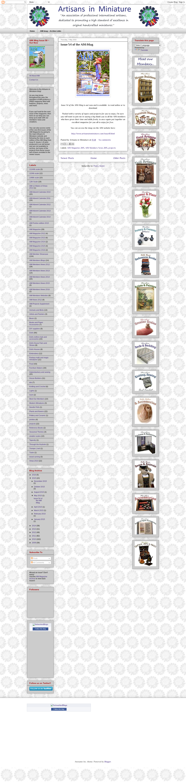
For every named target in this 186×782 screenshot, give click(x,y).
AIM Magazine (35, 229)
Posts (35, 558)
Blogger (107, 761)
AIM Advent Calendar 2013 (40, 211)
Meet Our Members (36, 399)
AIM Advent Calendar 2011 (39, 198)
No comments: (105, 140)
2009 (34, 543)
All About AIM (34, 76)
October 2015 (39, 487)
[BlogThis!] (64, 143)
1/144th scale (34, 169)
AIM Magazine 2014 (37, 242)
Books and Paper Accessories (36, 323)
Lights (31, 391)
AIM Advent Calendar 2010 (40, 192)
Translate (144, 50)
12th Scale (33, 182)
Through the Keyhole (37, 444)
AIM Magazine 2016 (37, 250)
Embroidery (34, 354)
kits (30, 382)
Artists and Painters (37, 314)
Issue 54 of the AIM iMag (77, 44)
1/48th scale (34, 178)
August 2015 (39, 492)
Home (32, 31)
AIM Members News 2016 (39, 289)
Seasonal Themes (36, 432)
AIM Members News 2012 (39, 264)
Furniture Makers (36, 368)
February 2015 (40, 514)
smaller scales (35, 436)
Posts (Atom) (98, 166)
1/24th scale (34, 173)
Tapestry (32, 440)
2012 (34, 532)
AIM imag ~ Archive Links (50, 31)
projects (112, 148)
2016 (34, 475)
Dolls (31, 333)
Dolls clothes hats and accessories (38, 338)
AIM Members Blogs (37, 260)
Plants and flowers (36, 411)
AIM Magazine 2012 (37, 233)
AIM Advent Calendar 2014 (40, 217)
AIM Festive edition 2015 (39, 223)
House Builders (35, 378)
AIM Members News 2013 (39, 271)
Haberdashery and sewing (39, 372)
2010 (34, 539)
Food (31, 364)
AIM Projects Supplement (39, 304)
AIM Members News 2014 (39, 277)
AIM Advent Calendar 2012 (40, 205)
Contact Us (33, 80)
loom (31, 395)
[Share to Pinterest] (72, 143)
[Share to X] (67, 143)
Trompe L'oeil (34, 448)
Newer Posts (67, 158)
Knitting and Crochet (37, 387)
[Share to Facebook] (70, 143)
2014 (34, 526)
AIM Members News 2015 (96, 148)
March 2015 (39, 510)
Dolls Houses (34, 349)
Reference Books (36, 428)
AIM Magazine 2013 (37, 238)
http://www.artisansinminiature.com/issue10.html (93, 133)
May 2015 (38, 496)
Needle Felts (34, 407)
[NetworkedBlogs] (40, 624)
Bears (31, 318)
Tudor (31, 453)
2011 (34, 536)
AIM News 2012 (35, 300)
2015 (34, 478)
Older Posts (119, 158)
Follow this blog (40, 629)
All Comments (38, 563)
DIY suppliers (34, 329)
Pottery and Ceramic (37, 415)
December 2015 (40, 481)
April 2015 (38, 507)
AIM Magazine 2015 (75, 148)
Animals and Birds (36, 310)
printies (32, 420)
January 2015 (39, 519)
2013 (34, 529)
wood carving (34, 457)
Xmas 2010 (33, 461)
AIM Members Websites (38, 296)
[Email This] (61, 143)
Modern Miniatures (36, 403)
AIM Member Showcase (38, 254)
